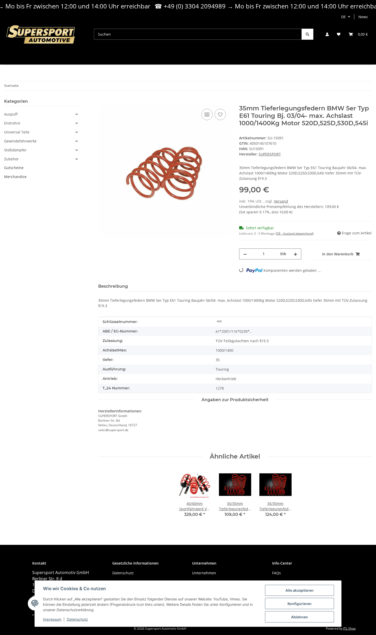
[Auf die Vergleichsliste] (207, 114)
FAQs (276, 572)
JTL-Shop (349, 628)
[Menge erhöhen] (295, 254)
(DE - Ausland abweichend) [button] (294, 233)
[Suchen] (307, 34)
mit (219, 321)
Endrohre (12, 123)
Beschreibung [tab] (113, 286)
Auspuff (11, 114)
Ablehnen (299, 617)
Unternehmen (204, 572)
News (363, 16)
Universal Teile (16, 132)
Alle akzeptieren (299, 590)
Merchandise (15, 176)
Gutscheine (14, 167)
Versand (281, 201)
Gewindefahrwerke (20, 141)
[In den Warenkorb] (102, 102)
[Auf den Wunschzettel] (220, 114)
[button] (327, 34)
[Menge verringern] (245, 254)
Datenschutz (77, 619)
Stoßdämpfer (15, 150)
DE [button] (343, 16)
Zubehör (11, 159)
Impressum (52, 619)
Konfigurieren (299, 603)
